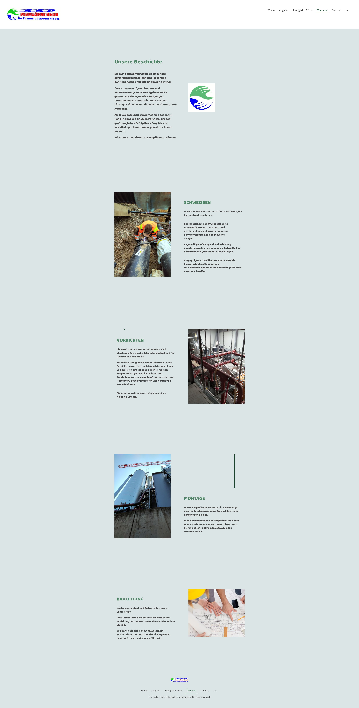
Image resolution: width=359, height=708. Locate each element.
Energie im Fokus (302, 10)
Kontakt (336, 10)
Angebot (283, 10)
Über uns (322, 10)
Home (271, 10)
